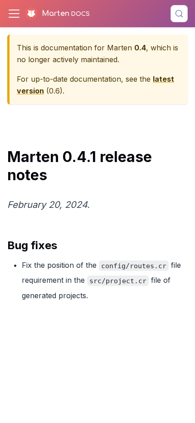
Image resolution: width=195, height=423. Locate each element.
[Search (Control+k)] (179, 13)
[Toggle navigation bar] (14, 13)
